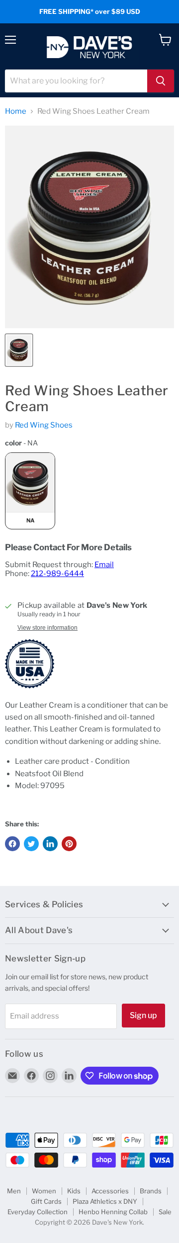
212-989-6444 (57, 573)
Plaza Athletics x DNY (105, 1201)
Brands (151, 1191)
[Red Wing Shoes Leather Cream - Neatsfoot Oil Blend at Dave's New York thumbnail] (18, 350)
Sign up (143, 1015)
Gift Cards (46, 1201)
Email (104, 564)
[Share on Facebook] (12, 843)
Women (44, 1191)
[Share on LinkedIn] (50, 843)
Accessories (110, 1191)
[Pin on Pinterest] (69, 843)
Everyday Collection (37, 1212)
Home (15, 111)
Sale (165, 1212)
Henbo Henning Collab (113, 1212)
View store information (47, 627)
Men (14, 1191)
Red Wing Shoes (44, 425)
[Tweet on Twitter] (31, 843)
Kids (74, 1191)
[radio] (30, 490)
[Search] (160, 81)
